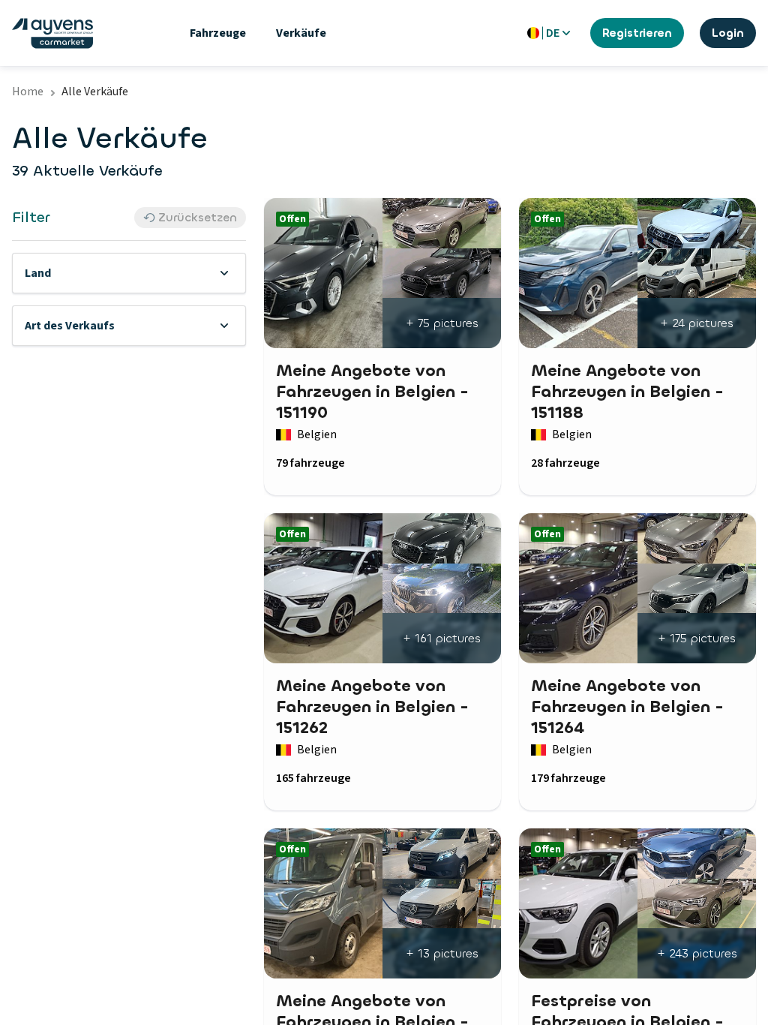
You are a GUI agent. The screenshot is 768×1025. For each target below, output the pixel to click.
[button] (129, 273)
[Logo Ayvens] (52, 33)
